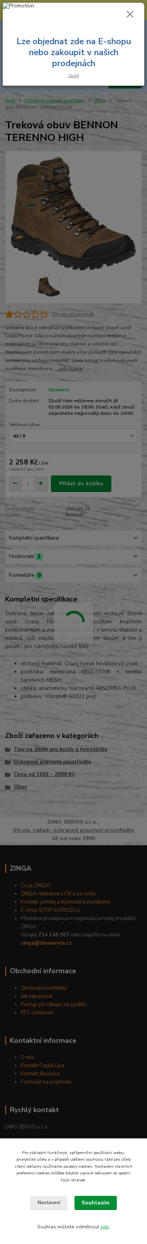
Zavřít (73, 76)
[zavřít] (130, 15)
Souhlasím (95, 1202)
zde (104, 1227)
